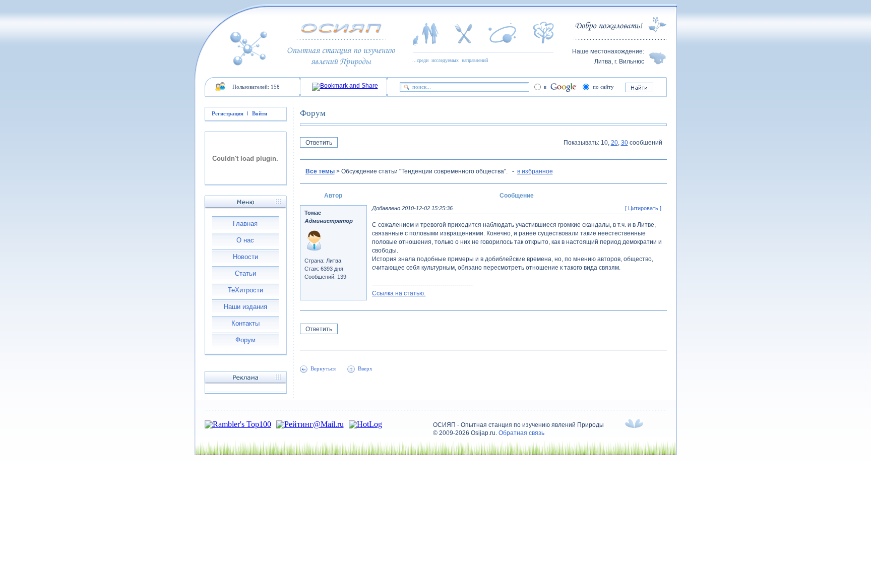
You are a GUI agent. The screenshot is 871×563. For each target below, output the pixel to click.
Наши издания (245, 306)
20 (614, 142)
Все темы (320, 171)
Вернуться (323, 368)
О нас (245, 240)
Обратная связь (521, 432)
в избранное (535, 171)
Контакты (245, 323)
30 (624, 142)
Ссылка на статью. (398, 293)
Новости (245, 257)
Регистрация (227, 113)
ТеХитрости (245, 290)
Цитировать (643, 208)
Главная (245, 223)
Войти (259, 113)
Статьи (245, 273)
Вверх (365, 368)
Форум (245, 340)
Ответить (318, 142)
